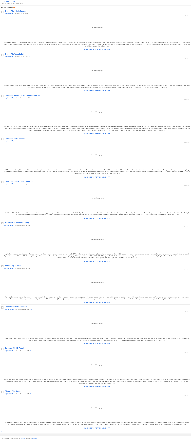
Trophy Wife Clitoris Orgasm (15, 11)
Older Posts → (5, 432)
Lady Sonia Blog (9, 13)
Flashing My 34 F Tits (13, 265)
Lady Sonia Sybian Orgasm (15, 138)
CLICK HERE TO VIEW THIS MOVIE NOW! (97, 50)
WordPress (22, 438)
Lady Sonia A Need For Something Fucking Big (22, 95)
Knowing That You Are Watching (17, 222)
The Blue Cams (8, 1)
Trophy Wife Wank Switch (14, 54)
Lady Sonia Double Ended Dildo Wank (19, 181)
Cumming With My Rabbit (14, 348)
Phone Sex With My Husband (16, 307)
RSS (14, 7)
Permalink (187, 15)
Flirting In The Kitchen (13, 391)
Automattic (34, 438)
